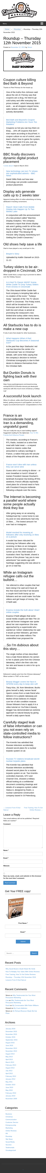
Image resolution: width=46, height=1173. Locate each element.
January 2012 (10, 1079)
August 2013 (10, 1054)
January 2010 (10, 1096)
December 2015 (11, 1031)
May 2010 (9, 1090)
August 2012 (10, 1068)
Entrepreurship (11, 1125)
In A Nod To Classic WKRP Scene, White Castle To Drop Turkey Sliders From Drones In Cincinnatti (22, 284)
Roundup (17, 29)
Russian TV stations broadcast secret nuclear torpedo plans (22, 760)
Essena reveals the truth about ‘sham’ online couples (23, 611)
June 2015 (9, 1045)
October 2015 (10, 1037)
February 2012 (11, 1076)
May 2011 (9, 1082)
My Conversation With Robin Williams (25, 1005)
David (8, 1005)
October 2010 (10, 1084)
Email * (23, 932)
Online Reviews (11, 1131)
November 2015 (11, 1034)
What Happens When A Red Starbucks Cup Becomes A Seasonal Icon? (22, 340)
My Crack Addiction (20, 1008)
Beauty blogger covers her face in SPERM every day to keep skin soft (22, 683)
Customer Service (12, 1122)
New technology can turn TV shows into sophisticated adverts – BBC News (22, 173)
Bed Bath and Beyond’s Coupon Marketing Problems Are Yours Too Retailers (21, 122)
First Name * (23, 923)
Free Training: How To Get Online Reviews (21, 974)
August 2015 (10, 1043)
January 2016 (10, 1029)
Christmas (9, 1117)
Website (6, 866)
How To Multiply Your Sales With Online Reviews (23, 971)
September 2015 (11, 1040)
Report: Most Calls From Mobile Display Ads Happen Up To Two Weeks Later (20, 209)
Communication (11, 1119)
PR (7, 1133)
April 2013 (9, 1059)
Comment (7, 824)
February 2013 (11, 1065)
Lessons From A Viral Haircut (16, 980)
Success (9, 1145)
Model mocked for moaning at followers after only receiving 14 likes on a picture (22, 534)
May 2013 (9, 1057)
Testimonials (10, 1147)
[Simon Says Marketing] (19, 10)
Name (6, 850)
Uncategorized (11, 1150)
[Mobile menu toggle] (41, 23)
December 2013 (11, 1048)
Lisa (7, 1000)
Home (7, 29)
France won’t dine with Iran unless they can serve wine (21, 465)
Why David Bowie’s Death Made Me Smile (20, 969)
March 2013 (10, 1062)
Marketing (9, 1128)
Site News (9, 1139)
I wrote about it (8, 166)
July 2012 (9, 1071)
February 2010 (11, 1093)
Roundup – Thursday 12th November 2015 (21, 977)
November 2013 (11, 1051)
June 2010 (9, 1087)
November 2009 (11, 1098)
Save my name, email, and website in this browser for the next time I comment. (22, 877)
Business (9, 1114)
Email (5, 858)
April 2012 (9, 1073)
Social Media (10, 1142)
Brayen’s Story (12, 254)
